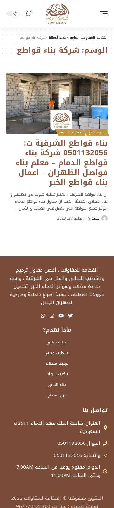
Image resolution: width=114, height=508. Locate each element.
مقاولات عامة (70, 132)
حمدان (93, 218)
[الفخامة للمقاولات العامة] (57, 13)
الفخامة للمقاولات (42, 498)
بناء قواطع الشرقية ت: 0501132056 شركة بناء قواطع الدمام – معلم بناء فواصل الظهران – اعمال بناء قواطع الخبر (62, 163)
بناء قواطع (96, 132)
